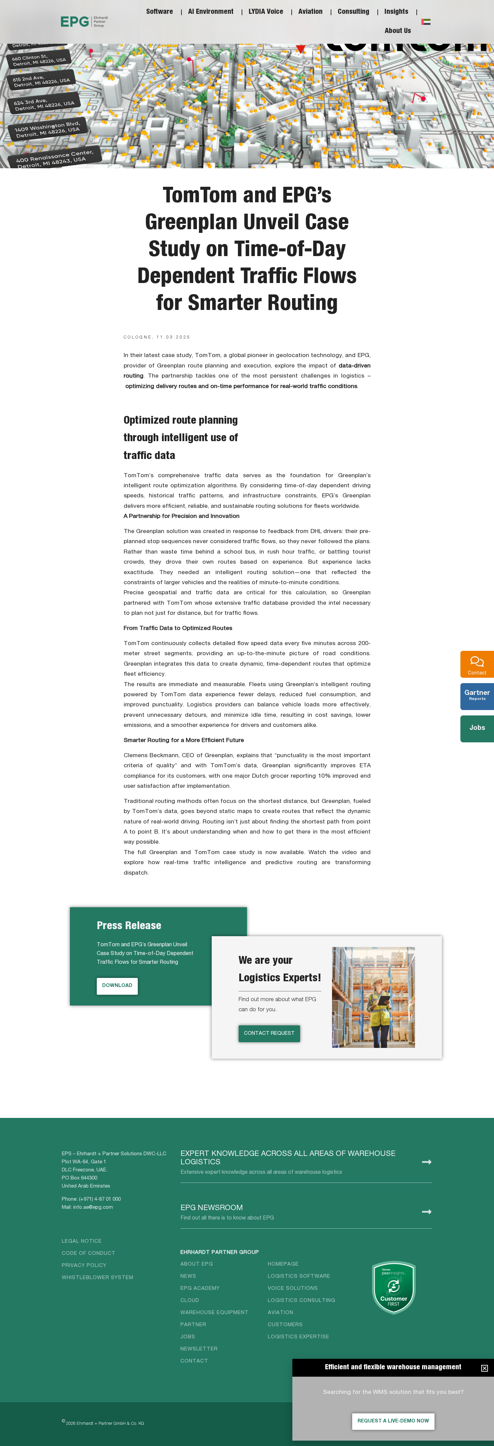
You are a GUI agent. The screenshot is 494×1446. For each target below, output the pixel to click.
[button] (484, 1368)
